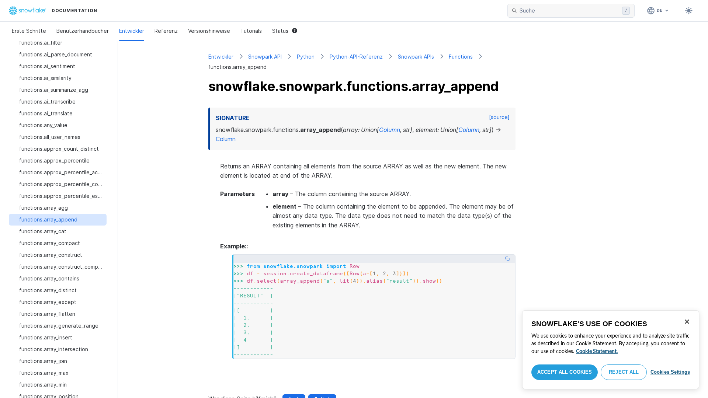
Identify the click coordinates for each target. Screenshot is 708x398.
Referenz (166, 31)
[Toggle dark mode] (688, 10)
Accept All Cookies (564, 372)
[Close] (687, 322)
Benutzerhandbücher (82, 31)
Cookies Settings (670, 372)
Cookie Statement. (597, 351)
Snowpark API (265, 56)
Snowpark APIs (416, 56)
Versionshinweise (209, 31)
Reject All (624, 372)
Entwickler (131, 31)
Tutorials (251, 31)
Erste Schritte (29, 31)
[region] (610, 349)
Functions (461, 56)
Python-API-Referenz (356, 56)
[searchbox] (569, 10)
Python (306, 56)
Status (280, 31)
